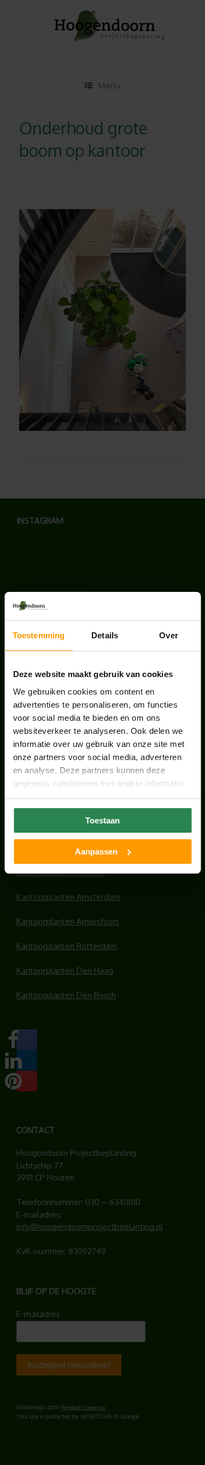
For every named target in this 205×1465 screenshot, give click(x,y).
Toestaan (102, 820)
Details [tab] (104, 635)
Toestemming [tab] (39, 635)
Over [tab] (168, 635)
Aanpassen (96, 851)
